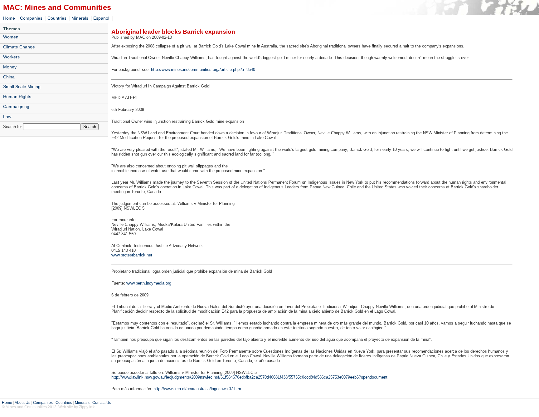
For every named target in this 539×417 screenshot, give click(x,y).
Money (10, 66)
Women (10, 36)
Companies (31, 18)
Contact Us (101, 402)
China (9, 76)
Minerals (79, 18)
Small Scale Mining (22, 86)
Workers (11, 56)
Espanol (101, 18)
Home (9, 18)
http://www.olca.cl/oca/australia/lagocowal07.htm (197, 388)
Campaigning (16, 106)
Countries (56, 18)
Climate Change (19, 46)
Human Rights (17, 96)
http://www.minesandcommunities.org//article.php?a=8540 (203, 69)
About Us (22, 402)
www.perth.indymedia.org (148, 283)
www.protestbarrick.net (131, 255)
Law (7, 116)
